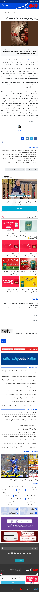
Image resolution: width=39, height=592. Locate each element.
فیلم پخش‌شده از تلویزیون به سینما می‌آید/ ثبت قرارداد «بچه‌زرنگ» (19, 151)
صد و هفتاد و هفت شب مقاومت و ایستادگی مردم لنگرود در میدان (19, 380)
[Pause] (4, 197)
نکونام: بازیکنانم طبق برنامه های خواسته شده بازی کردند (21, 402)
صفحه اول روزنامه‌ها (31, 451)
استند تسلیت (5, 490)
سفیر (3, 487)
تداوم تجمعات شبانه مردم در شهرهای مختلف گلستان (22, 398)
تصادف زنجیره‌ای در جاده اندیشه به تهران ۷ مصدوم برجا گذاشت (20, 436)
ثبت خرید (19, 208)
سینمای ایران (30, 13)
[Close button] (37, 574)
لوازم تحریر (23, 487)
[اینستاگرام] (24, 553)
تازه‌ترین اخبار (33, 367)
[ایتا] (9, 553)
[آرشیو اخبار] (12, 553)
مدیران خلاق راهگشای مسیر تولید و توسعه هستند (23, 387)
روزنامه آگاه (10, 505)
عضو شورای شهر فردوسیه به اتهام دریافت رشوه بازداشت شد (20, 416)
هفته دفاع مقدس (10, 170)
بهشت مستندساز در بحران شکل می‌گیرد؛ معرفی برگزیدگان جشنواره (19, 376)
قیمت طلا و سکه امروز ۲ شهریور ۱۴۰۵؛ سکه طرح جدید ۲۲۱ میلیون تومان (19, 421)
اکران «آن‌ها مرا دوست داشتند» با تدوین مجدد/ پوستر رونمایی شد (19, 159)
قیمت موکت (21, 490)
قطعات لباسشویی (7, 496)
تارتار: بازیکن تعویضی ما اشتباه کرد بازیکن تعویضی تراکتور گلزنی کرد (19, 405)
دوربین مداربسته (22, 493)
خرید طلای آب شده (32, 490)
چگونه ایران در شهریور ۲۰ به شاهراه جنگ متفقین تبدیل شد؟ (20, 384)
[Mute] (7, 197)
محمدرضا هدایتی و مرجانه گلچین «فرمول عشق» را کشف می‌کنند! (19, 157)
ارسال (3, 341)
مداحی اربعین (33, 493)
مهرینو (4, 502)
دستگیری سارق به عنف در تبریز (28, 440)
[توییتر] (21, 553)
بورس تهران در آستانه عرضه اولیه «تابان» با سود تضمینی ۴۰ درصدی (19, 447)
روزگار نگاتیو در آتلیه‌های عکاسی (28, 425)
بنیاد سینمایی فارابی (32, 170)
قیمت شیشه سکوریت (12, 487)
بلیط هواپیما (20, 499)
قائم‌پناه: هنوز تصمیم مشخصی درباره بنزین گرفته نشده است (20, 394)
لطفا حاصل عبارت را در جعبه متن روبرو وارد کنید (25, 333)
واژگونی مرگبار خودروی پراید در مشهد (26, 429)
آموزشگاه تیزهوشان (32, 499)
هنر (36, 13)
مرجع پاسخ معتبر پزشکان (8, 493)
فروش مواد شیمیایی (31, 496)
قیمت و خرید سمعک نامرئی (16, 502)
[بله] (27, 553)
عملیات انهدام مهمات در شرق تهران (27, 413)
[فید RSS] (15, 553)
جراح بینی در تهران (32, 487)
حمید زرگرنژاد (21, 170)
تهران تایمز (29, 505)
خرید (13, 582)
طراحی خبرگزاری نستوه (29, 589)
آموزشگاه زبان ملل (31, 502)
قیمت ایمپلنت (18, 496)
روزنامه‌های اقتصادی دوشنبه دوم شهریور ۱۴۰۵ (23, 480)
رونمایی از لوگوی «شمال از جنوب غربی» (26, 161)
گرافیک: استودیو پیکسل (15, 589)
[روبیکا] (18, 553)
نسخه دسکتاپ (19, 561)
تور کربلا (14, 490)
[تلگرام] (29, 553)
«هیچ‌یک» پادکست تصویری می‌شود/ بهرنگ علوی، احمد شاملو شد (19, 155)
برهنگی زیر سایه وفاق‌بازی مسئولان (27, 433)
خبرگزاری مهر (28, 60)
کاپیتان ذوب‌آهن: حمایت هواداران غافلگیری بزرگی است (22, 391)
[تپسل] (3, 177)
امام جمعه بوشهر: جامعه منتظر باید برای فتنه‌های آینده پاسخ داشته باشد (19, 372)
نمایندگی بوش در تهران (8, 499)
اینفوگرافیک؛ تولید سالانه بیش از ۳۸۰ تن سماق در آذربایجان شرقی (19, 443)
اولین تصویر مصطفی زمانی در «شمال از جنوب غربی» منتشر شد (20, 163)
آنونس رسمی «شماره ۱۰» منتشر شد (27, 153)
